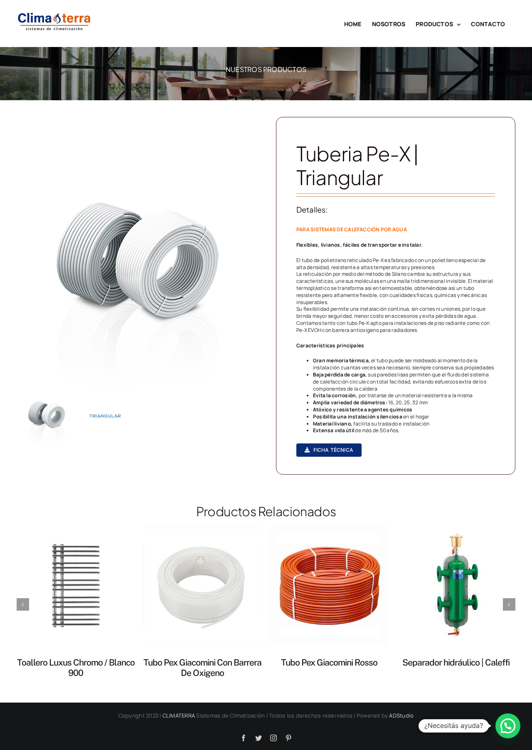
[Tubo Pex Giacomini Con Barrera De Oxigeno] (202, 584)
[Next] (509, 604)
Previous (23, 267)
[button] (507, 725)
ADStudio (401, 715)
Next (250, 267)
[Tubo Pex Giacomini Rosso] (329, 584)
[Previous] (23, 604)
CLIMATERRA (179, 715)
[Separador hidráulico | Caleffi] (456, 584)
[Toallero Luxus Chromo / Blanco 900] (76, 584)
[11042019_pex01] (136, 267)
